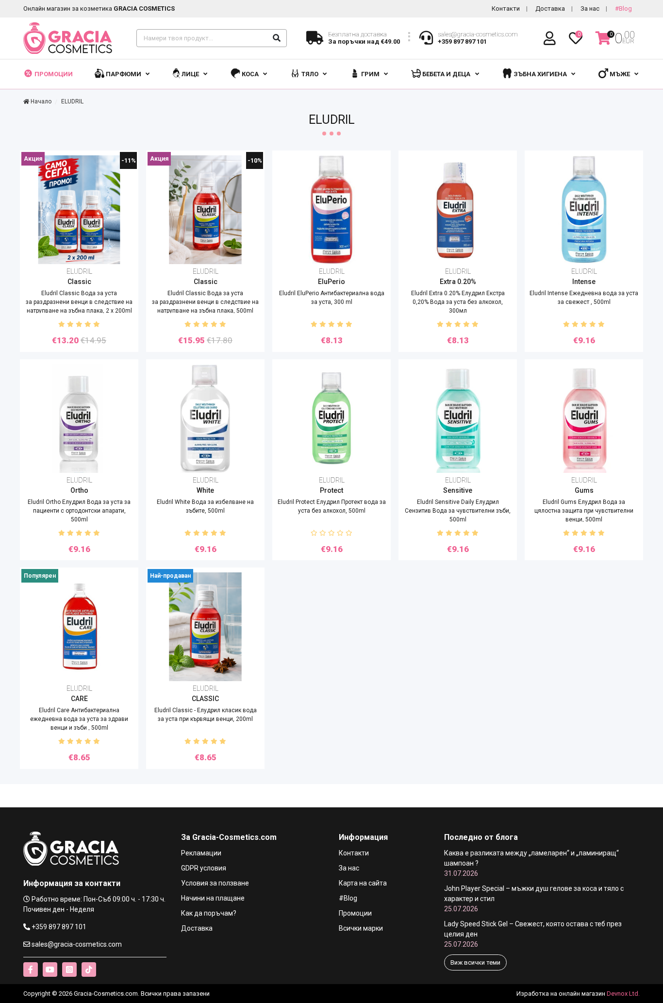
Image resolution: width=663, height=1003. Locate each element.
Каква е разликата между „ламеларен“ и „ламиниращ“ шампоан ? (531, 863)
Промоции (53, 74)
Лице (190, 74)
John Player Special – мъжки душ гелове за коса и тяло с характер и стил (534, 899)
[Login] (551, 39)
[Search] (276, 38)
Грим (370, 74)
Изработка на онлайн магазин (560, 993)
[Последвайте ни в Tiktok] (89, 969)
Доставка (550, 8)
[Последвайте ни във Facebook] (30, 969)
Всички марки (361, 928)
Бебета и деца (446, 74)
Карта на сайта (363, 883)
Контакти (506, 8)
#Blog (623, 8)
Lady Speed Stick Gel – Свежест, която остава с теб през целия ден (533, 934)
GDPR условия (203, 868)
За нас (589, 8)
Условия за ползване (215, 883)
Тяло (310, 74)
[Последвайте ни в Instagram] (69, 969)
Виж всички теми (475, 962)
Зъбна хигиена (540, 74)
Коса (250, 74)
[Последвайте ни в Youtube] (50, 969)
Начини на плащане (213, 898)
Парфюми (123, 74)
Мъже (619, 74)
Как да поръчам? (208, 913)
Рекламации (201, 853)
